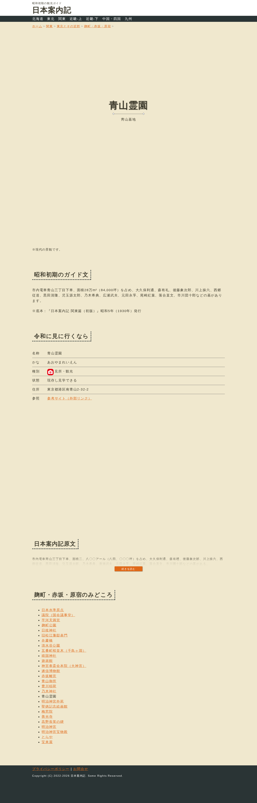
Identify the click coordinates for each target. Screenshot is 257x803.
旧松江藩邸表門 (55, 635)
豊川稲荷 (49, 686)
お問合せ (80, 769)
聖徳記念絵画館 (55, 706)
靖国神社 (49, 656)
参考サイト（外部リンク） (69, 398)
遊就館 (47, 661)
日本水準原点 (53, 610)
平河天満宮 (51, 620)
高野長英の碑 (53, 722)
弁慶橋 (47, 640)
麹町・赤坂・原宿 (97, 26)
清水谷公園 (51, 645)
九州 (128, 19)
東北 (51, 19)
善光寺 (47, 717)
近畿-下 (92, 19)
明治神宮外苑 (53, 701)
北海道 (37, 19)
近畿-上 (76, 19)
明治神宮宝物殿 (55, 732)
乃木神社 (49, 691)
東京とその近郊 (68, 26)
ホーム (37, 26)
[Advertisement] (128, 66)
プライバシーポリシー (50, 769)
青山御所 (49, 681)
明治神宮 (49, 727)
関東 (62, 19)
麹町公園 (49, 625)
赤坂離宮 (49, 676)
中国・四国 (111, 19)
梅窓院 (47, 711)
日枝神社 (49, 630)
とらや (47, 737)
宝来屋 (47, 742)
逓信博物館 (51, 671)
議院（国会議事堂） (58, 615)
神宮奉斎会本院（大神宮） (64, 666)
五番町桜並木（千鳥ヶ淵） (64, 651)
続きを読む (128, 568)
